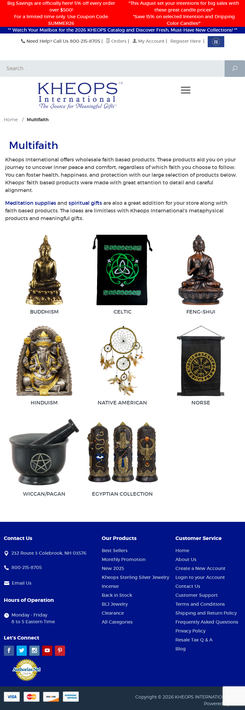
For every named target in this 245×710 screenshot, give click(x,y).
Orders (118, 41)
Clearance (113, 613)
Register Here (185, 41)
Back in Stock (117, 595)
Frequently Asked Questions (206, 622)
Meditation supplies (30, 203)
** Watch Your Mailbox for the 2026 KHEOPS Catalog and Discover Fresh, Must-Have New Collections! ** (122, 30)
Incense (110, 586)
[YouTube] (47, 651)
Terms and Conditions (200, 604)
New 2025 (113, 568)
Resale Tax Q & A (193, 640)
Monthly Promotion (123, 559)
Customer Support (196, 595)
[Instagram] (34, 651)
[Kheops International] (80, 95)
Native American (122, 402)
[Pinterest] (60, 651)
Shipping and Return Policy (206, 613)
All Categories (117, 622)
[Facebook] (9, 651)
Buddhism (44, 311)
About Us (186, 559)
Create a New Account (200, 568)
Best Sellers (115, 550)
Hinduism (44, 402)
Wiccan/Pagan (44, 494)
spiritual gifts (85, 203)
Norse (200, 402)
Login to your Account (200, 577)
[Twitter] (22, 651)
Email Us (22, 583)
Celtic (122, 311)
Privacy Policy (190, 631)
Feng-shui (200, 311)
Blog (180, 649)
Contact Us (187, 586)
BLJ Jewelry (115, 604)
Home (182, 550)
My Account (151, 41)
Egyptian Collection (122, 494)
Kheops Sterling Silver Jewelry (135, 577)
